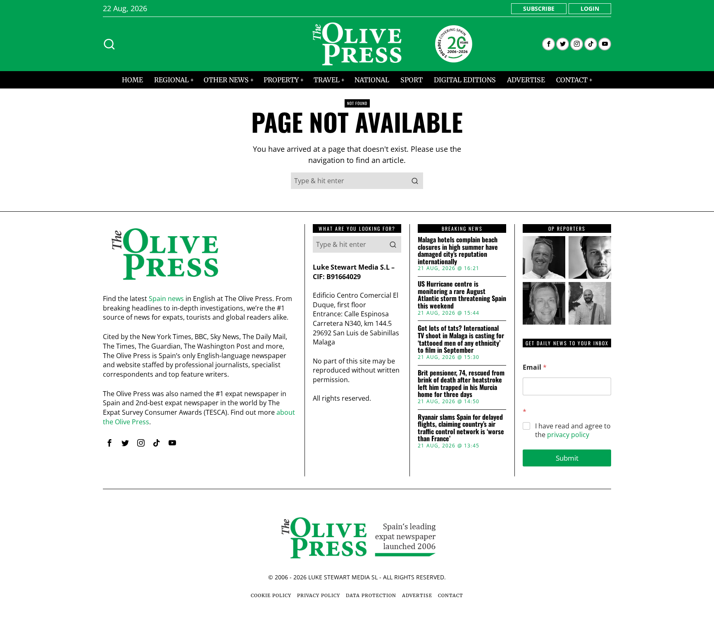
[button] (415, 180)
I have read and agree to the (573, 430)
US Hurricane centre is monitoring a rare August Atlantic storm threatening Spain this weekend (462, 294)
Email (535, 367)
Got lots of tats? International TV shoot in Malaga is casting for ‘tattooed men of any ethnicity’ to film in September (461, 339)
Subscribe (539, 8)
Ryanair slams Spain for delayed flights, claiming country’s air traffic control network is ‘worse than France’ (461, 428)
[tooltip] (548, 44)
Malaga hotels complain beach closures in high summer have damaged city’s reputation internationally (458, 250)
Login (590, 8)
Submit (567, 458)
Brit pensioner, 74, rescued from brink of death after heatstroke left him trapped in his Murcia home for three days (461, 383)
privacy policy (568, 434)
